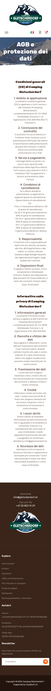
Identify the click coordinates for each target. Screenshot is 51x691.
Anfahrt (5, 568)
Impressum (7, 573)
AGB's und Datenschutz (12, 578)
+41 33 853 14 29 (25, 505)
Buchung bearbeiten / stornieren (16, 598)
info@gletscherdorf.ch (26, 497)
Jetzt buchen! (8, 564)
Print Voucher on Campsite (14, 583)
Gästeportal (7, 593)
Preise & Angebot (9, 588)
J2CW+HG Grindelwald (13, 636)
